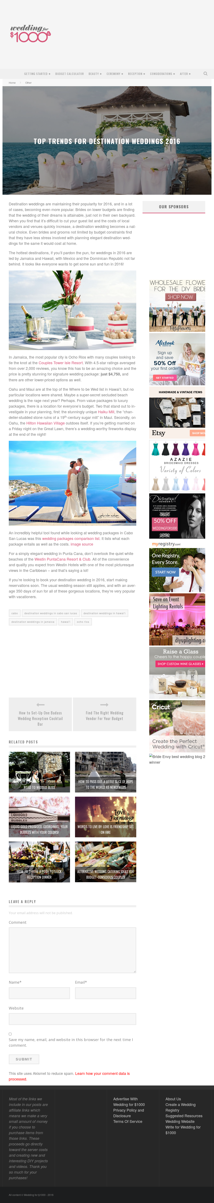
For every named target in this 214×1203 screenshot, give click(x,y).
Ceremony (113, 73)
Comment (18, 922)
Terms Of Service (127, 1121)
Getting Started (36, 73)
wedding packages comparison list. (71, 538)
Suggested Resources (184, 1115)
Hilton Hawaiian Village (45, 423)
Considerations (161, 73)
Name (15, 982)
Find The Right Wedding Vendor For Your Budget (105, 715)
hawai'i (65, 621)
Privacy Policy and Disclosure (128, 1112)
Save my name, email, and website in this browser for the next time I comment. (71, 1042)
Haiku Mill (106, 411)
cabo (14, 613)
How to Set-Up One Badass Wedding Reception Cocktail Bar (40, 718)
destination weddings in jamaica (33, 621)
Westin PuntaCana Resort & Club (62, 559)
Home (12, 82)
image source (82, 544)
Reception (135, 73)
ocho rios (83, 621)
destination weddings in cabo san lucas (50, 613)
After (184, 73)
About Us (173, 1098)
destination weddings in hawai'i (105, 613)
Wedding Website (180, 1121)
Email (81, 982)
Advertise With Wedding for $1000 (129, 1101)
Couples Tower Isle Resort (61, 362)
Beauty (94, 73)
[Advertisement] (133, 37)
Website (16, 1008)
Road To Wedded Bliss (39, 787)
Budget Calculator (69, 73)
